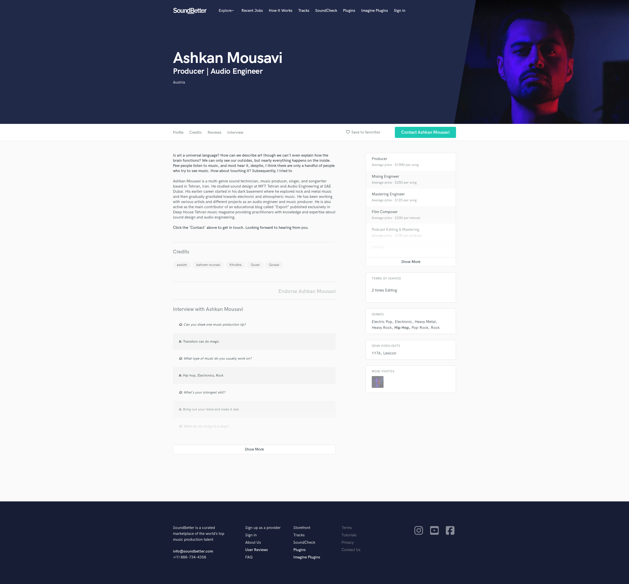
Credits (195, 132)
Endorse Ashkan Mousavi (307, 291)
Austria (179, 82)
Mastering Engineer (388, 194)
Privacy (348, 542)
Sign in (399, 10)
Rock (435, 327)
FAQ (249, 557)
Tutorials (349, 535)
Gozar (255, 265)
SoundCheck (326, 10)
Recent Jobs (252, 10)
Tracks (303, 10)
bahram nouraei (208, 265)
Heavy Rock (382, 327)
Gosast (274, 265)
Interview (235, 132)
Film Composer (385, 212)
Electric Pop (382, 322)
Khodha (235, 265)
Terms (347, 528)
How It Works (280, 10)
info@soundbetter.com (193, 551)
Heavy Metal (425, 322)
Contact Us (351, 550)
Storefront (301, 528)
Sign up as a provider (263, 528)
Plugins (349, 10)
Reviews (214, 132)
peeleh (182, 265)
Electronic (403, 322)
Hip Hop (401, 327)
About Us (253, 542)
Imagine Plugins (374, 10)
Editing (378, 247)
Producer (379, 159)
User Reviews (256, 550)
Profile (178, 132)
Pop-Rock (420, 327)
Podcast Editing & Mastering (395, 229)
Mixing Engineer (385, 176)
